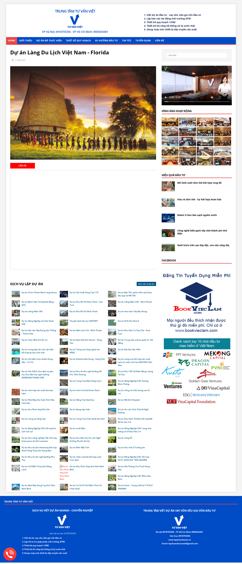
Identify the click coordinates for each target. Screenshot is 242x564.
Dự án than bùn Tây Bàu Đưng (132, 311)
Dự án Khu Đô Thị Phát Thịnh (84, 311)
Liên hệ (159, 40)
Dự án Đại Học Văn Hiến (129, 349)
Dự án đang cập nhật (80, 409)
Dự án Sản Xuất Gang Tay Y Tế (84, 292)
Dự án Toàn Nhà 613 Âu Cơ (34, 339)
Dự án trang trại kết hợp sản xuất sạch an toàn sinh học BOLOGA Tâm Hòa (135, 362)
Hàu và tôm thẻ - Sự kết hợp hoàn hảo (199, 199)
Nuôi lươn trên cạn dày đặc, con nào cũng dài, (203, 245)
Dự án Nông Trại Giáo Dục (82, 399)
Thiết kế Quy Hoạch (78, 40)
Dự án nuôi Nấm (77, 428)
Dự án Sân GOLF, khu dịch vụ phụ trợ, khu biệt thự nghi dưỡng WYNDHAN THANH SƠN (38, 374)
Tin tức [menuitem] (126, 40)
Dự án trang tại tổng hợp (33, 418)
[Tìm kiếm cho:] (196, 55)
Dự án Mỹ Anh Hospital (129, 399)
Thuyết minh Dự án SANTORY (84, 321)
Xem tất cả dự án (146, 283)
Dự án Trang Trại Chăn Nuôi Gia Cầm (87, 418)
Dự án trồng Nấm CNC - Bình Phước (135, 301)
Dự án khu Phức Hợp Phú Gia (36, 409)
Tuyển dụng (143, 40)
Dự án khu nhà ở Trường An (131, 447)
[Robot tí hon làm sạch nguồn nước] (168, 220)
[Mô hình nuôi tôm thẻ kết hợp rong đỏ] (168, 189)
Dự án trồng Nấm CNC (32, 311)
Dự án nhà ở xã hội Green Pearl (85, 390)
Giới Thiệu (25, 40)
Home (11, 40)
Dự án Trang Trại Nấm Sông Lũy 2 (86, 381)
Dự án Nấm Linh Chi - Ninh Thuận (86, 330)
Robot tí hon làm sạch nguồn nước (197, 215)
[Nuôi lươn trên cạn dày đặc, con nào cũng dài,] (168, 249)
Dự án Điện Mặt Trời (79, 447)
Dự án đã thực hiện (49, 40)
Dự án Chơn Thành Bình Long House (39, 292)
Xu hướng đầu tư (106, 40)
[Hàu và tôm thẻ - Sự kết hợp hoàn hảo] (168, 204)
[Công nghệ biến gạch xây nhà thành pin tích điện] (168, 235)
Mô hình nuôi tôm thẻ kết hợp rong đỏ (199, 182)
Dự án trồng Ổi (125, 438)
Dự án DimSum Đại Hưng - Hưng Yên (87, 359)
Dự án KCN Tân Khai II (128, 321)
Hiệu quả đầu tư (173, 175)
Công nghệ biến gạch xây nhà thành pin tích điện (202, 232)
